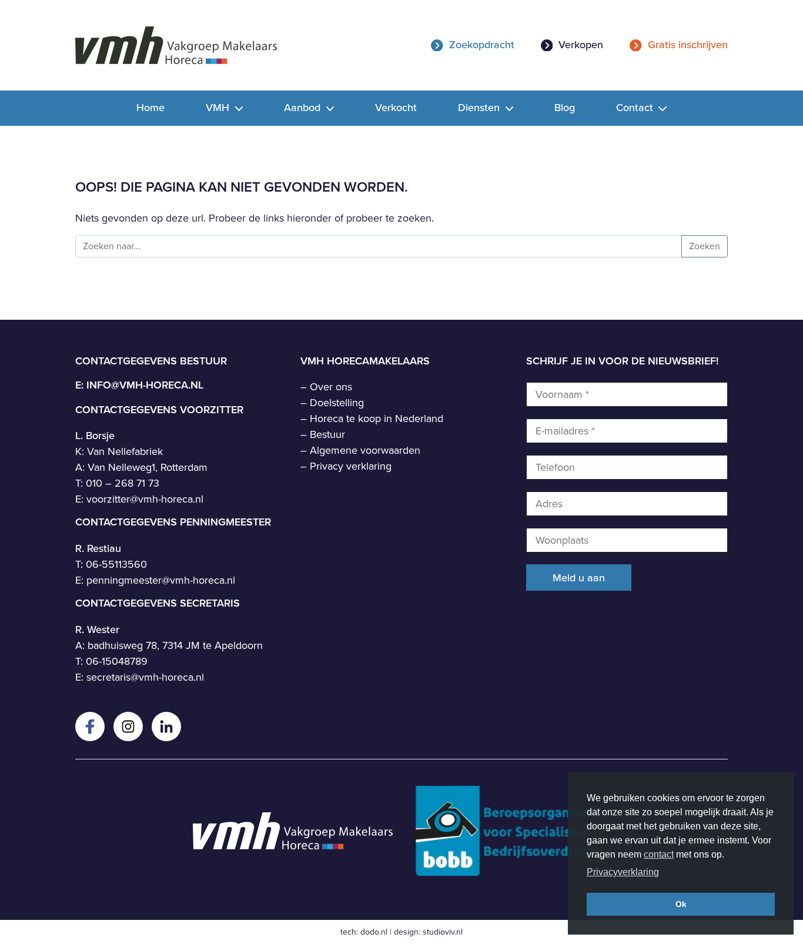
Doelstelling (337, 402)
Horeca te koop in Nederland (376, 418)
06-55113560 (116, 564)
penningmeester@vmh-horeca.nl (160, 580)
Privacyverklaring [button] (623, 872)
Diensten (480, 107)
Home (150, 107)
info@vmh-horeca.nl (144, 385)
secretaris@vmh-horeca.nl (145, 677)
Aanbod (303, 107)
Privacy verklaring (351, 466)
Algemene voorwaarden (365, 450)
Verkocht (396, 107)
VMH (219, 107)
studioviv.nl (443, 932)
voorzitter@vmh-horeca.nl (144, 499)
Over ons (331, 386)
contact (659, 854)
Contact (636, 107)
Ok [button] (681, 904)
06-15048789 (117, 661)
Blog (564, 107)
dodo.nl (373, 932)
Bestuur (327, 434)
